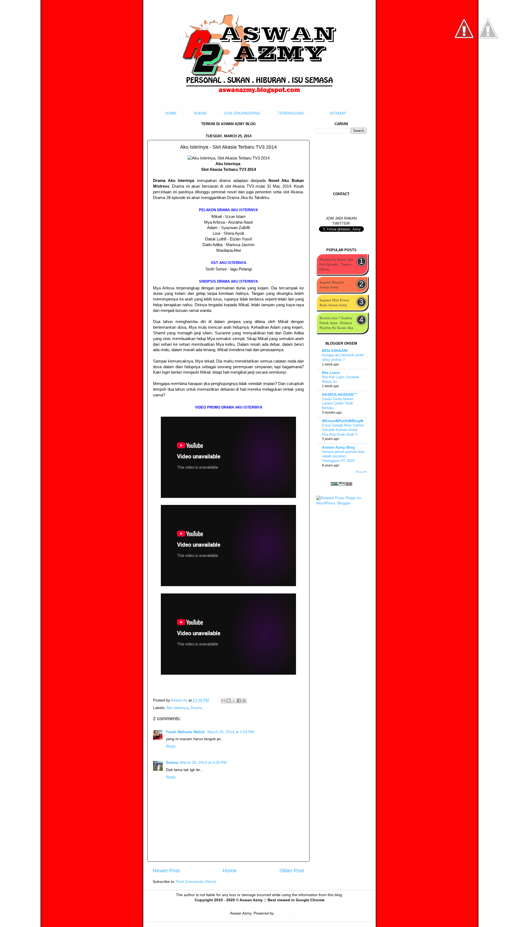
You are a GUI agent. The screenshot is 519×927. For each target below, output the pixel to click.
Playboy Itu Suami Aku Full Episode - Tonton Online (336, 264)
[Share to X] (234, 700)
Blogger (281, 913)
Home (230, 870)
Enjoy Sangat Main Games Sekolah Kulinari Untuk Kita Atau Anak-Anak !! (343, 429)
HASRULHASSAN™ (339, 395)
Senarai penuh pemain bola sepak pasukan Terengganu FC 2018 (343, 456)
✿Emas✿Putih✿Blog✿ (342, 421)
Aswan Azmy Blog (338, 447)
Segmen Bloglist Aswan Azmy (332, 284)
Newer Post (166, 870)
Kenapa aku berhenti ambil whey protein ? (343, 357)
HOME (171, 113)
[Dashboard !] (488, 54)
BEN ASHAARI (335, 351)
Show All (361, 471)
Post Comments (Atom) (196, 882)
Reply (171, 746)
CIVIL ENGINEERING (242, 113)
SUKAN (200, 113)
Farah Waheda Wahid (186, 732)
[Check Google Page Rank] (341, 485)
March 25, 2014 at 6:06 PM (203, 762)
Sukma (172, 762)
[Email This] (223, 700)
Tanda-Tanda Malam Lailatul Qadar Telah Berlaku (338, 403)
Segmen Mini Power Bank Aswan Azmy (334, 302)
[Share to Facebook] (239, 700)
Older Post (292, 870)
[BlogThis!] (228, 700)
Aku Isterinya (177, 708)
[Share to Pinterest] (244, 700)
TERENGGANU (291, 113)
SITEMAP (338, 113)
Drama (196, 708)
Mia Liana (331, 373)
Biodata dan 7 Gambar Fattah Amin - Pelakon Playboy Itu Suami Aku (336, 322)
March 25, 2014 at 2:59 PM (230, 732)
